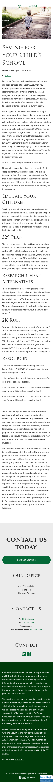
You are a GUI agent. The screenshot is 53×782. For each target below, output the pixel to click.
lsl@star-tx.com (27, 619)
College (8, 76)
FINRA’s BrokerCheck (14, 676)
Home (5, 13)
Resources (7, 41)
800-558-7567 (36, 629)
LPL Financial (16, 736)
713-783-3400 (27, 622)
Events (6, 48)
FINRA (21, 739)
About (5, 20)
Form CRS (19, 759)
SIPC (28, 739)
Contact (6, 55)
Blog (4, 34)
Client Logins (9, 62)
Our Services (9, 27)
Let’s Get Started (26, 559)
